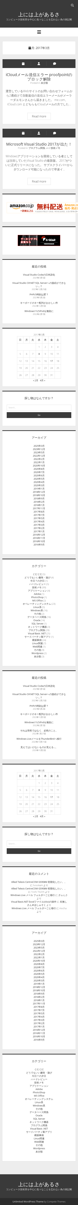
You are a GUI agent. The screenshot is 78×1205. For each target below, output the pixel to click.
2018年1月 (39, 505)
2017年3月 (39, 524)
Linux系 (37, 607)
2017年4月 (39, 521)
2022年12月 (39, 455)
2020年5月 (39, 478)
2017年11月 (39, 508)
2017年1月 (39, 531)
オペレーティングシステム (37, 603)
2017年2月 (39, 528)
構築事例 (37, 640)
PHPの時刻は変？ (39, 294)
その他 (37, 613)
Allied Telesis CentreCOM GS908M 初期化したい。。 (39, 882)
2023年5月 (39, 452)
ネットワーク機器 (37, 626)
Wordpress (37, 653)
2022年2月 (39, 459)
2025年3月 (39, 445)
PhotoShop (37, 597)
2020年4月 (39, 482)
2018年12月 (39, 492)
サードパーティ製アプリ (37, 636)
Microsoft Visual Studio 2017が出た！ (39, 144)
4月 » (42, 380)
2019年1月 (39, 488)
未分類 (44, 82)
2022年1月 (39, 462)
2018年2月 (39, 501)
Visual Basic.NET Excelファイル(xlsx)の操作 (33, 901)
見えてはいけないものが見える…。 (39, 747)
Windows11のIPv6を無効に (39, 311)
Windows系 (37, 610)
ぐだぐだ (37, 574)
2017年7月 (39, 515)
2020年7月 (39, 472)
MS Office (37, 600)
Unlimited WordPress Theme (28, 1201)
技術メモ (55, 148)
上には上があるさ (39, 14)
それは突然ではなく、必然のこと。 (39, 730)
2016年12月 (39, 534)
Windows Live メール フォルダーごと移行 (33, 895)
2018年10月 (39, 495)
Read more (41, 117)
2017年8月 (39, 511)
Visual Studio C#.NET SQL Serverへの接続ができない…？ (39, 284)
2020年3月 (39, 485)
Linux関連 (37, 643)
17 (51, 361)
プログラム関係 (36, 148)
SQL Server (37, 623)
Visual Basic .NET (37, 633)
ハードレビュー (37, 584)
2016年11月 (39, 538)
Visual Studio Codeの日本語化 (39, 274)
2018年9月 (39, 498)
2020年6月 (39, 475)
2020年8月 (39, 468)
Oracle (36, 620)
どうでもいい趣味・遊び (37, 577)
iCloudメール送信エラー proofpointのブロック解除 (39, 77)
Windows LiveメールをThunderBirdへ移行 (39, 738)
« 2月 (35, 380)
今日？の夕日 (37, 580)
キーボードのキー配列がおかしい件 (39, 302)
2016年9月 (39, 544)
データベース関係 (36, 617)
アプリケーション (37, 590)
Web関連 (37, 646)
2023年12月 (39, 449)
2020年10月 (39, 465)
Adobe (37, 594)
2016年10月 (39, 541)
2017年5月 (39, 518)
